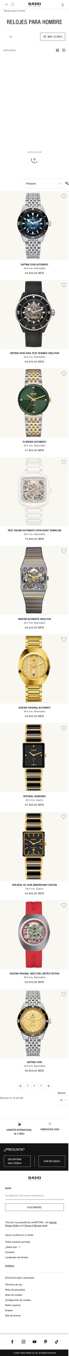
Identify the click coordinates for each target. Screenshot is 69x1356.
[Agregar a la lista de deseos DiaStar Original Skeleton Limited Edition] (64, 905)
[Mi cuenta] (62, 4)
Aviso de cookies (13, 1294)
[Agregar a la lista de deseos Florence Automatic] (64, 373)
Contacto (9, 1252)
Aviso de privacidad (15, 1289)
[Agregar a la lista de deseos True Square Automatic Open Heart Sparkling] (64, 462)
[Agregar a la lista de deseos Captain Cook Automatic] (64, 196)
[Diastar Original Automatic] (34, 669)
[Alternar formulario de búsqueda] (12, 4)
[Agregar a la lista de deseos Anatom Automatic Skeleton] (64, 551)
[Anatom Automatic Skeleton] (34, 580)
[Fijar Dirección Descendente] (67, 183)
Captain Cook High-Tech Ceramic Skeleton (34, 353)
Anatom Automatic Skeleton (34, 619)
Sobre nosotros (13, 1305)
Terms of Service (32, 1225)
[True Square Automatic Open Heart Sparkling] (34, 491)
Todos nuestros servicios (17, 1241)
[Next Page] (48, 1086)
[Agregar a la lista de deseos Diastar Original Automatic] (64, 639)
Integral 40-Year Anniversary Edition (34, 884)
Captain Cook (34, 1062)
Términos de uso (13, 1284)
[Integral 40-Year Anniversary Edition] (34, 846)
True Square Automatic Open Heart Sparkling (34, 530)
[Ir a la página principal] (34, 5)
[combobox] (9, 36)
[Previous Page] (20, 1086)
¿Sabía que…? (12, 1247)
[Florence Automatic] (34, 403)
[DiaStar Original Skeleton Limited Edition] (34, 934)
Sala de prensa (13, 1315)
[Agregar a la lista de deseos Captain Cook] (64, 994)
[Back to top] (34, 160)
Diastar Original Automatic (34, 707)
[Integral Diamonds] (34, 757)
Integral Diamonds (34, 796)
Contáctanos (52, 1161)
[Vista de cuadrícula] (57, 50)
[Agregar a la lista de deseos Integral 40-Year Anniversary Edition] (64, 816)
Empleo (9, 1310)
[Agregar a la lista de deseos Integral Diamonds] (64, 728)
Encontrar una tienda (15, 1161)
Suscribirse (34, 1207)
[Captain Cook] (34, 1023)
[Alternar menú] (6, 4)
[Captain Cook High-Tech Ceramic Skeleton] (34, 314)
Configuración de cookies (18, 1300)
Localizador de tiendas (16, 1257)
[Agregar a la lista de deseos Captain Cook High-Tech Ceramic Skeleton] (64, 285)
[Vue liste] (63, 50)
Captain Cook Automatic (34, 264)
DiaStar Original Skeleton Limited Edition (34, 973)
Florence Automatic (34, 441)
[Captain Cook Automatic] (34, 225)
